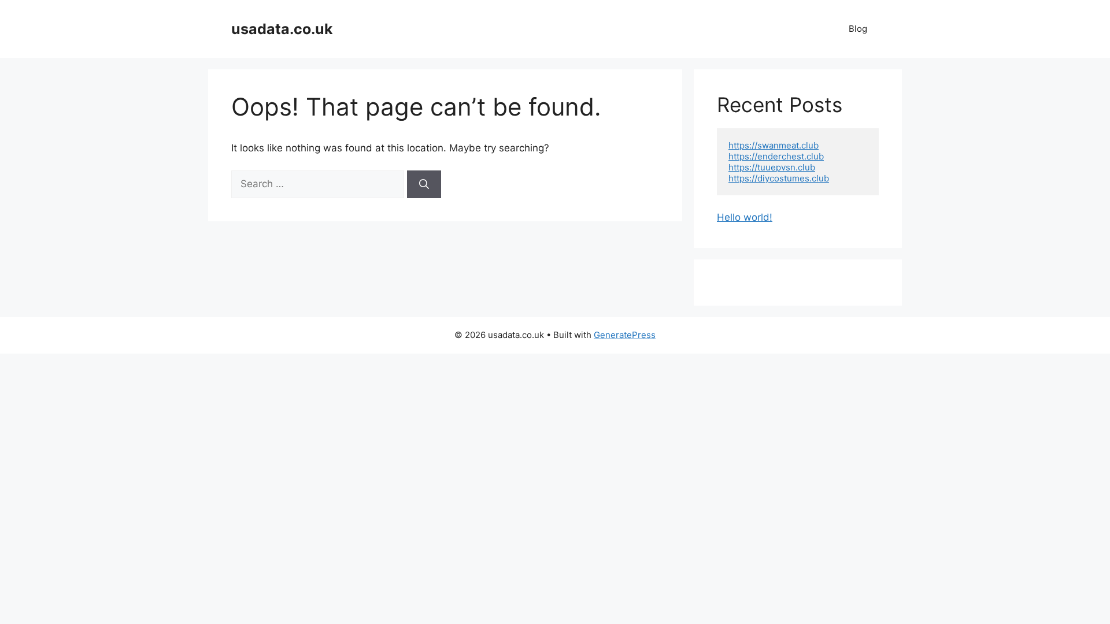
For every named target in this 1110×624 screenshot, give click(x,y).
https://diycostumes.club (778, 178)
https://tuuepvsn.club (771, 167)
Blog (858, 28)
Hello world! (744, 217)
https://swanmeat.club (773, 145)
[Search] (424, 184)
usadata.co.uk (282, 29)
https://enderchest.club (776, 156)
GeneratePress (625, 334)
